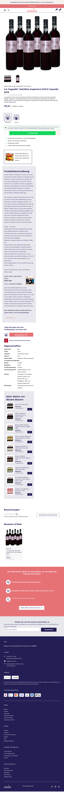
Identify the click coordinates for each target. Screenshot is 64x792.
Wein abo (6, 768)
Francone (6, 732)
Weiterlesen (12, 102)
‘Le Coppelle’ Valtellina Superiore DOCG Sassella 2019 (14, 552)
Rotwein (6, 711)
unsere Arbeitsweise (9, 753)
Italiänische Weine (8, 715)
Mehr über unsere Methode (30, 607)
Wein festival (7, 774)
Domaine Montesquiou (10, 734)
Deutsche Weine (8, 717)
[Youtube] (58, 786)
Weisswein (7, 713)
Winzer (6, 730)
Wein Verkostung (8, 770)
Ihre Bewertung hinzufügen (48, 515)
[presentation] (60, 43)
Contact (6, 757)
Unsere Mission (8, 751)
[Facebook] (52, 786)
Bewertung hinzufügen (16, 95)
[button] (5, 10)
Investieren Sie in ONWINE (11, 755)
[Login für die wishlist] (58, 133)
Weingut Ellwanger (9, 741)
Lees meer (9, 317)
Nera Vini (28, 86)
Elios (5, 738)
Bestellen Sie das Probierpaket (21, 335)
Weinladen (6, 772)
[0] (59, 10)
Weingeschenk (8, 776)
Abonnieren (49, 629)
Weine (5, 709)
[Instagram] (55, 786)
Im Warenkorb (32, 133)
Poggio (6, 736)
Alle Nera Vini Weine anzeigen (46, 128)
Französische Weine (9, 719)
